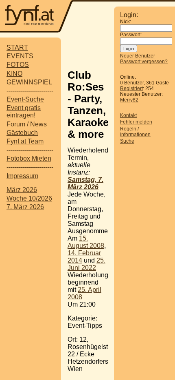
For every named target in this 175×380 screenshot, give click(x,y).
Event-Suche (25, 99)
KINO (14, 73)
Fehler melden (136, 122)
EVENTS (20, 56)
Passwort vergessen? (144, 61)
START (17, 47)
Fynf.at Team (25, 141)
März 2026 (22, 189)
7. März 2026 (25, 206)
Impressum (22, 175)
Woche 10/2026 (29, 198)
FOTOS (18, 64)
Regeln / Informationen (135, 131)
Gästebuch (22, 132)
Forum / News (27, 124)
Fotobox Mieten (29, 158)
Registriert (131, 88)
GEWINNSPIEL (29, 82)
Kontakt (128, 115)
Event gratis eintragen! (24, 111)
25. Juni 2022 (86, 264)
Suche (127, 141)
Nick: (125, 21)
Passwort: (131, 35)
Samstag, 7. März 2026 (85, 183)
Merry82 (129, 100)
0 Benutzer (132, 83)
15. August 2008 (86, 242)
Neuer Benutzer (137, 56)
